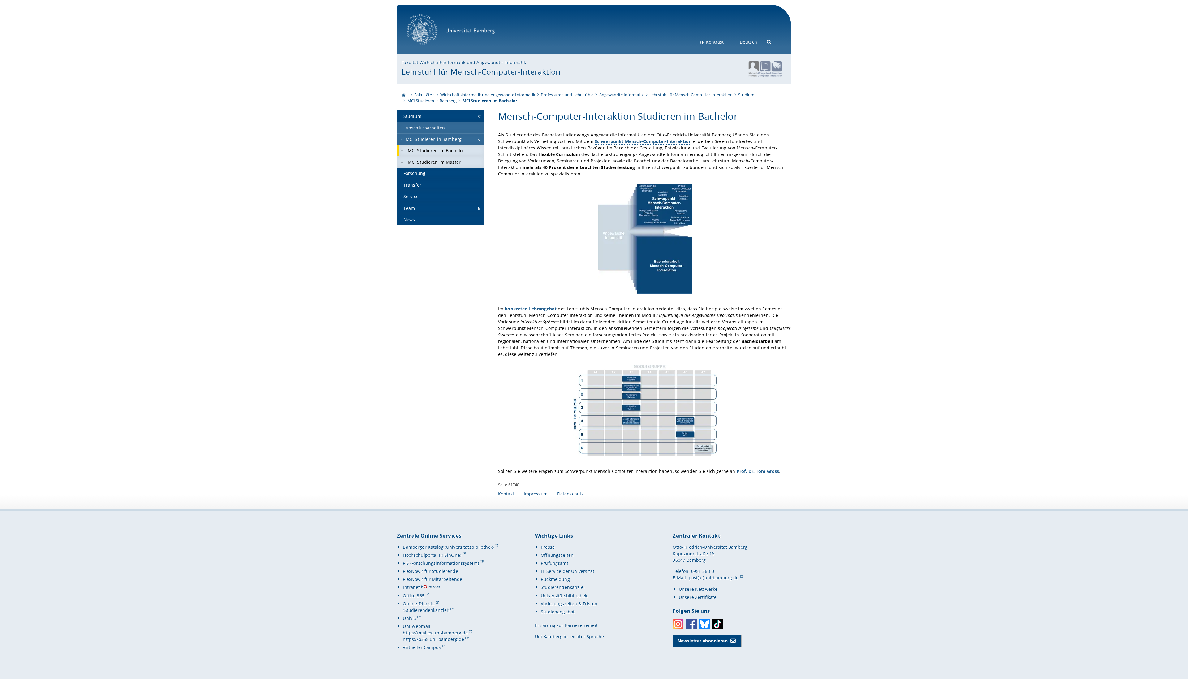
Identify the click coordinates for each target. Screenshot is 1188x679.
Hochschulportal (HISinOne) (432, 555)
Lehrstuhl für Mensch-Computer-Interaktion (481, 71)
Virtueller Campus (422, 647)
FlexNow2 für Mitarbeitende (432, 579)
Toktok (717, 624)
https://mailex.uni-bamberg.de (435, 633)
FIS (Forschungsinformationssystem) (441, 563)
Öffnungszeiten (557, 555)
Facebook (691, 624)
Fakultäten (424, 94)
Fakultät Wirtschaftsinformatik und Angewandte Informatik (464, 62)
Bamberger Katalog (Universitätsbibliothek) (448, 547)
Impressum (536, 494)
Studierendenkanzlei (563, 587)
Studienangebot (558, 612)
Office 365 (413, 596)
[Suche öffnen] (769, 41)
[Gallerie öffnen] (645, 239)
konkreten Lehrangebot (531, 309)
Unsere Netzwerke (698, 589)
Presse (548, 547)
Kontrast (714, 42)
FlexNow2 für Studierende (430, 571)
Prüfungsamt (554, 563)
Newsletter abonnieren (703, 641)
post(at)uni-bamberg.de (714, 578)
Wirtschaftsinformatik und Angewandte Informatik (487, 94)
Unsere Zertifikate (698, 597)
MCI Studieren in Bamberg (432, 100)
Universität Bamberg (428, 48)
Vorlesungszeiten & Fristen (569, 604)
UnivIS (409, 618)
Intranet (411, 587)
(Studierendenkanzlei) (426, 610)
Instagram (678, 624)
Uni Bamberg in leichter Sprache (569, 636)
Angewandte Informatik (621, 94)
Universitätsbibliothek (564, 596)
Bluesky (704, 624)
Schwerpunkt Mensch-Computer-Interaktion (643, 141)
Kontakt (506, 494)
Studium (746, 94)
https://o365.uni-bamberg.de (433, 639)
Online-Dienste (419, 604)
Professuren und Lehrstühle (567, 94)
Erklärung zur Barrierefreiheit (566, 625)
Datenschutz (570, 494)
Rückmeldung (555, 579)
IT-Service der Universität (567, 571)
